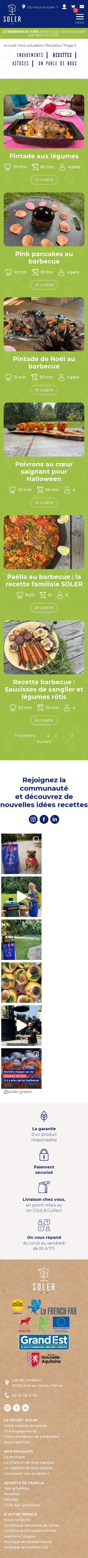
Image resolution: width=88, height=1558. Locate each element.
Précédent (25, 735)
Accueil (10, 45)
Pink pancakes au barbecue (44, 257)
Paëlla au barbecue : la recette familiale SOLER (44, 580)
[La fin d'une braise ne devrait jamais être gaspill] (21, 897)
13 (71, 735)
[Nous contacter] (81, 7)
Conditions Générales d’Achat (30, 1531)
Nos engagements (20, 1431)
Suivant (44, 741)
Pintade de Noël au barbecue (44, 362)
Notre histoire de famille (25, 1426)
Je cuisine (44, 179)
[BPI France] (18, 1306)
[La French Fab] (52, 1306)
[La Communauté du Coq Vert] (42, 1324)
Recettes (53, 45)
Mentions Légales (20, 1536)
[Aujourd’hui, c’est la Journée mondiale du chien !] (21, 854)
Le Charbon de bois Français (29, 1462)
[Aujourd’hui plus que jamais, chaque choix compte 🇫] (21, 1068)
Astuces (20, 63)
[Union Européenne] (61, 1324)
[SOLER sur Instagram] (33, 819)
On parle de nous (57, 63)
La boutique (14, 1457)
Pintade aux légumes (44, 156)
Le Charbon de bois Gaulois (28, 1468)
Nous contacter (17, 1520)
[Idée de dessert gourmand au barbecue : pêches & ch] (21, 982)
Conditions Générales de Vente (31, 1525)
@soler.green (18, 1091)
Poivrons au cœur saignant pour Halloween (44, 471)
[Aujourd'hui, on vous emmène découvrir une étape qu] (21, 1025)
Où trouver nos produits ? (26, 1473)
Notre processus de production (31, 1436)
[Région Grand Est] (44, 1341)
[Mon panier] (73, 7)
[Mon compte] (64, 7)
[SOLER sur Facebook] (44, 819)
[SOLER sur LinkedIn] (54, 819)
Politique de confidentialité (28, 1542)
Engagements (29, 55)
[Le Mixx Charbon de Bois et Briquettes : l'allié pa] (21, 939)
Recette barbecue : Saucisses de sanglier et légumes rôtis (44, 689)
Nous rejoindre (17, 1442)
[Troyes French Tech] (25, 1324)
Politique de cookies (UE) (26, 1547)
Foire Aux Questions (22, 1505)
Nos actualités (31, 45)
